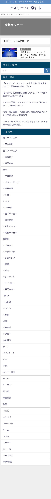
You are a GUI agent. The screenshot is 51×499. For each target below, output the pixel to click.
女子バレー (10, 283)
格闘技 (6, 239)
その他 (6, 411)
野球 (5, 170)
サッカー (7, 201)
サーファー (8, 385)
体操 (5, 366)
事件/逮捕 (7, 462)
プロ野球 (9, 176)
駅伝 (7, 315)
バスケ (6, 379)
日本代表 (9, 220)
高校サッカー (11, 233)
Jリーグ (8, 207)
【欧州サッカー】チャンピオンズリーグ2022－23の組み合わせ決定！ (33, 54)
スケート (7, 443)
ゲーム (6, 430)
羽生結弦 (9, 144)
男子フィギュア (10, 138)
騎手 (5, 404)
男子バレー (10, 289)
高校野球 (9, 188)
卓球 (5, 321)
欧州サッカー (11, 226)
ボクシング (10, 252)
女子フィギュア (10, 151)
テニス (6, 347)
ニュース (7, 449)
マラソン (7, 308)
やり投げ (7, 340)
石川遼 (8, 302)
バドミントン (9, 353)
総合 (7, 270)
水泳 (5, 359)
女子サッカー (11, 214)
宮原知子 (9, 157)
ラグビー (7, 334)
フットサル (8, 455)
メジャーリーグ (12, 182)
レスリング (10, 258)
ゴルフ (6, 296)
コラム (6, 436)
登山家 (6, 391)
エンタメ (7, 417)
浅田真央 (9, 163)
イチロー (7, 195)
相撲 (7, 264)
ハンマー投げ (9, 372)
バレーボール (9, 277)
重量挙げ (7, 398)
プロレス (9, 245)
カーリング (8, 423)
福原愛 (8, 327)
